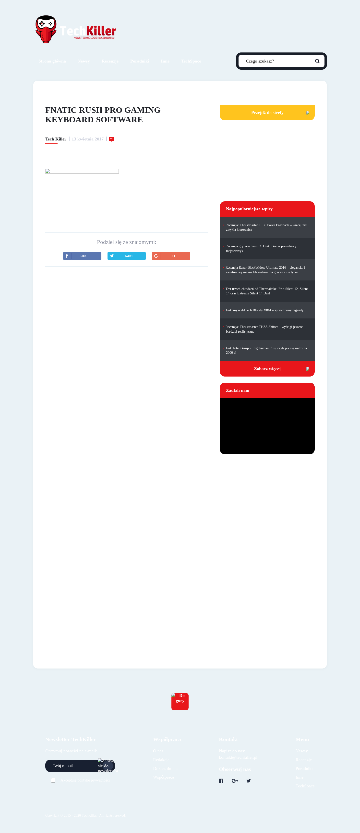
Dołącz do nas (165, 768)
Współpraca (163, 777)
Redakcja (161, 759)
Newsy (84, 61)
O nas (158, 750)
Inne (165, 61)
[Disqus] (126, 422)
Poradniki (139, 61)
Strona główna (52, 61)
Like (83, 256)
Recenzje (110, 61)
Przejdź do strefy (267, 112)
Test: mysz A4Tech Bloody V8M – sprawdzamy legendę (264, 310)
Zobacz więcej (267, 368)
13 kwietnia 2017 (88, 139)
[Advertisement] (126, 313)
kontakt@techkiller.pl (238, 757)
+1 (173, 256)
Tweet (128, 256)
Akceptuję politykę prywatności (85, 780)
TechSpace (191, 61)
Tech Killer (55, 139)
